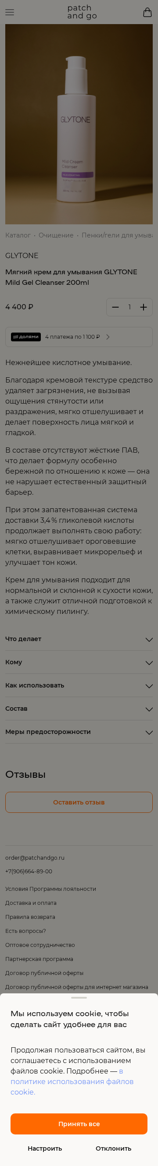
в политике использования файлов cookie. (72, 1081)
